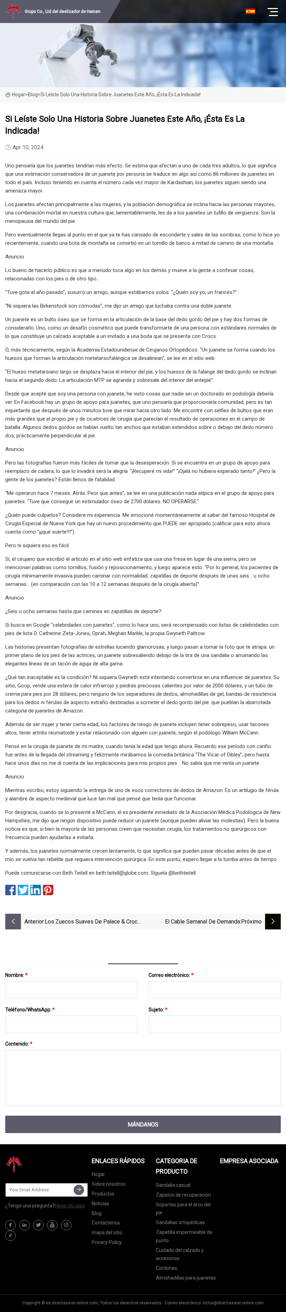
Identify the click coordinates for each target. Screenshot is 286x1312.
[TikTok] (10, 1235)
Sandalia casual (173, 1185)
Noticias (100, 1203)
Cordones (166, 1268)
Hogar (18, 94)
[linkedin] (24, 1225)
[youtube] (52, 1225)
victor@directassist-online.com (233, 1302)
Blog (96, 1213)
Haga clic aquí (70, 1205)
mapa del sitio (107, 1232)
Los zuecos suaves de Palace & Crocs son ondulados (93, 922)
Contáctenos (106, 1223)
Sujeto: (158, 1009)
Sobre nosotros (109, 1184)
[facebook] (10, 1225)
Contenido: (18, 1044)
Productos (103, 1194)
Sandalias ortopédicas (180, 1222)
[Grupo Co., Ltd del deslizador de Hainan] (40, 1164)
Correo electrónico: (171, 975)
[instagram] (66, 1225)
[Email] (79, 1190)
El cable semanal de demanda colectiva (202, 922)
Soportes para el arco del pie (183, 1209)
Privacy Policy (107, 1242)
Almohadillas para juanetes (186, 1278)
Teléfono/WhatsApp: (30, 1009)
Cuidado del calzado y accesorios (180, 1254)
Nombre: (16, 975)
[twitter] (38, 1225)
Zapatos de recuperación (183, 1195)
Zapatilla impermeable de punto (184, 1236)
